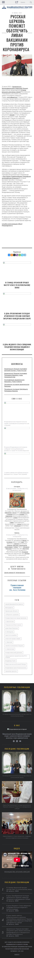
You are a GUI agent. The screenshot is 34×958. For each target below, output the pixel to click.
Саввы (12, 522)
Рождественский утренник (13, 652)
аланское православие (12, 638)
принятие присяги (11, 671)
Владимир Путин (10, 661)
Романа (21, 514)
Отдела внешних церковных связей (14, 91)
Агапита (9, 514)
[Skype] (22, 255)
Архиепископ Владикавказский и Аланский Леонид (15, 87)
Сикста (14, 512)
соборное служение (12, 614)
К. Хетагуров (9, 632)
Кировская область (11, 611)
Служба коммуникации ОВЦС (12, 224)
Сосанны (9, 542)
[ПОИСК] (31, 2)
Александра (8, 547)
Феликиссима (24, 512)
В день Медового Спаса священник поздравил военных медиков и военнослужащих (17, 347)
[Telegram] (25, 255)
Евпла (24, 540)
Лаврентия (8, 512)
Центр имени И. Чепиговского (14, 572)
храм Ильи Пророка (11, 628)
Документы (17, 364)
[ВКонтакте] (9, 255)
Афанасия (17, 525)
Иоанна (27, 553)
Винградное (9, 607)
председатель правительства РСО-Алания (16, 656)
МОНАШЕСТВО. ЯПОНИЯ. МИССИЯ (17, 872)
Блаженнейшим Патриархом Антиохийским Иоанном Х (16, 177)
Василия (9, 548)
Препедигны (23, 545)
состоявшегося (12, 97)
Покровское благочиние (13, 625)
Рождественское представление (15, 618)
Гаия (22, 542)
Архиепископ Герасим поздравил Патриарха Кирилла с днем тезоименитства (15, 375)
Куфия (16, 547)
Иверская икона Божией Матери (15, 664)
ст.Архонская (9, 621)
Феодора (26, 547)
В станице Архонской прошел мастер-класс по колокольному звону (17, 285)
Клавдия (9, 545)
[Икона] (17, 508)
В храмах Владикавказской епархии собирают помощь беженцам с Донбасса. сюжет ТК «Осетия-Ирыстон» (16, 448)
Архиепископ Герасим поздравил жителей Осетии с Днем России (15, 369)
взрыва (12, 115)
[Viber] (17, 255)
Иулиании (25, 552)
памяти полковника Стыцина (14, 645)
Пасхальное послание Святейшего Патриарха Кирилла (16, 390)
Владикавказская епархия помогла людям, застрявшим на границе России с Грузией (16, 423)
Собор (15, 517)
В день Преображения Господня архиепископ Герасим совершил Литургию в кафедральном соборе (17, 316)
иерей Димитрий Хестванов (14, 604)
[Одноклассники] (12, 255)
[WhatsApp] (20, 255)
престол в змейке (11, 635)
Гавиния (16, 543)
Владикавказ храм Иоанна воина (15, 667)
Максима (15, 545)
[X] (14, 255)
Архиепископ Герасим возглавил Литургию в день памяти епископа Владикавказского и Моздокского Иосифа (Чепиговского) (18, 931)
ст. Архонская (9, 649)
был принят (7, 176)
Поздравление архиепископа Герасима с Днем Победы (14, 380)
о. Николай (8, 642)
